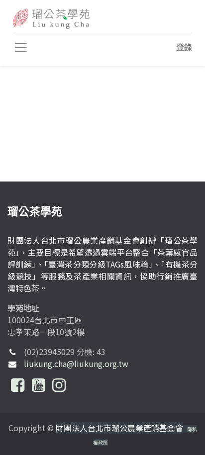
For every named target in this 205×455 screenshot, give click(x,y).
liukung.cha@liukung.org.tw (76, 363)
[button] (184, 47)
